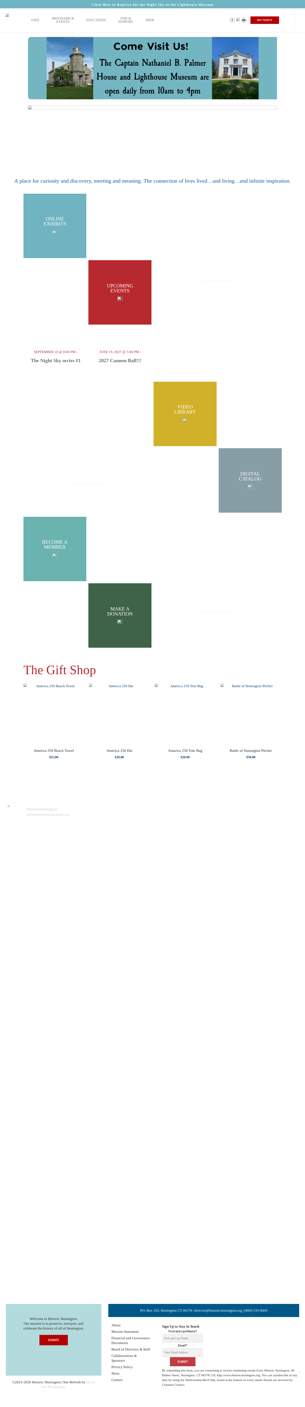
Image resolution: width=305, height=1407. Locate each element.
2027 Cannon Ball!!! (120, 360)
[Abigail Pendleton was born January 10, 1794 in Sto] (167, 970)
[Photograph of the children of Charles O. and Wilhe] (19, 870)
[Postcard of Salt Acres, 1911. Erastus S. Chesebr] (108, 1059)
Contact (117, 1380)
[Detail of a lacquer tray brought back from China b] (285, 872)
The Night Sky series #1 (56, 360)
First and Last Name (182, 1331)
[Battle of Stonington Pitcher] (251, 714)
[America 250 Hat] (119, 714)
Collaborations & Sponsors (124, 1358)
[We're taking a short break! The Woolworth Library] (196, 872)
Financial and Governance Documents (130, 1340)
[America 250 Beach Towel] (53, 714)
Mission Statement (125, 1332)
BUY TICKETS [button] (264, 20)
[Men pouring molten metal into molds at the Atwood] (137, 911)
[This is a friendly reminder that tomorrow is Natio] (49, 901)
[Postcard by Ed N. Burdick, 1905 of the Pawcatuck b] (226, 875)
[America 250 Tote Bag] (185, 714)
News (115, 1373)
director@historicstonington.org (218, 1310)
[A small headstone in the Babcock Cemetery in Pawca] (256, 1059)
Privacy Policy (122, 1367)
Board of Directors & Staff (130, 1349)
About (116, 1325)
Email (182, 1345)
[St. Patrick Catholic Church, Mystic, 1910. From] (78, 1028)
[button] (217, 277)
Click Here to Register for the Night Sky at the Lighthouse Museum (152, 4)
